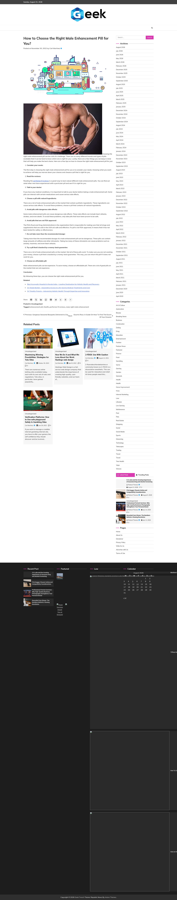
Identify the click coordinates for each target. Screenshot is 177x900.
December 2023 (121, 155)
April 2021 (119, 274)
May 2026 (119, 58)
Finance (118, 354)
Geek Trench (79, 897)
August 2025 (120, 84)
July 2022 (119, 218)
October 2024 (121, 118)
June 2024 (119, 133)
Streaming (119, 439)
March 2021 (120, 278)
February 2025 (121, 103)
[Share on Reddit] (56, 300)
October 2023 (121, 162)
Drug (117, 331)
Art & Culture (120, 305)
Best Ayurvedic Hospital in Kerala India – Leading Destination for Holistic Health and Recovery (63, 284)
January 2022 (120, 240)
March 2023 (120, 188)
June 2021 (119, 266)
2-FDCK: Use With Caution (96, 355)
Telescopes (120, 446)
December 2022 (121, 200)
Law (117, 398)
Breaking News (121, 316)
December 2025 (121, 70)
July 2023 (119, 174)
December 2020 (121, 289)
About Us (119, 535)
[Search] (152, 27)
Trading (118, 450)
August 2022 (120, 214)
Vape (118, 465)
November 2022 (121, 203)
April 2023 (119, 185)
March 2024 (120, 144)
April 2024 (119, 140)
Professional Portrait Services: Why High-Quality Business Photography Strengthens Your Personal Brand (138, 505)
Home (118, 532)
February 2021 (121, 281)
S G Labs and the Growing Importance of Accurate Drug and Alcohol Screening (41, 574)
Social (118, 428)
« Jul (124, 598)
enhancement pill (36, 307)
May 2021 (119, 270)
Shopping (119, 424)
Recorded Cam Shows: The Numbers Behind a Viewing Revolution (41, 602)
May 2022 (119, 226)
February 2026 (121, 66)
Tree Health (120, 461)
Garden (118, 372)
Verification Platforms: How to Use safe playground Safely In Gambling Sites (37, 419)
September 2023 (122, 166)
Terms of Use (120, 553)
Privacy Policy (120, 542)
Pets (117, 417)
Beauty (118, 313)
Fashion (118, 342)
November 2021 (121, 248)
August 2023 (120, 170)
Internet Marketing (122, 394)
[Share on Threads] (66, 300)
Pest (117, 413)
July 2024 (119, 129)
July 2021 (119, 263)
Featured (119, 350)
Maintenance (120, 409)
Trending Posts (143, 475)
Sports (118, 435)
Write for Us (120, 546)
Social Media (120, 432)
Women (118, 469)
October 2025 (121, 77)
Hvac (118, 391)
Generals (119, 376)
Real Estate (120, 421)
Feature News (121, 346)
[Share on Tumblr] (61, 300)
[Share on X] (36, 300)
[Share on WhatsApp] (46, 300)
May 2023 (119, 181)
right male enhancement (79, 307)
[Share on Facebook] (31, 300)
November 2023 (121, 159)
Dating (118, 328)
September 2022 (122, 211)
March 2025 (120, 99)
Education (119, 335)
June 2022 (119, 222)
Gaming (118, 368)
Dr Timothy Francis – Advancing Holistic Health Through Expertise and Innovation (58, 291)
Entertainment (121, 339)
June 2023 (119, 177)
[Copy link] (70, 300)
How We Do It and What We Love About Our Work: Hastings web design (67, 357)
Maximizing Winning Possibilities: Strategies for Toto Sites (37, 357)
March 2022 (120, 233)
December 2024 (121, 110)
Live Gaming (120, 406)
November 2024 (121, 114)
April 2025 (119, 96)
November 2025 (121, 73)
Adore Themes (110, 897)
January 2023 (120, 196)
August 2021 (120, 259)
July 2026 (119, 51)
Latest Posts (124, 475)
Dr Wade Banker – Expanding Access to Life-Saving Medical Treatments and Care (58, 288)
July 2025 (119, 88)
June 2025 (119, 92)
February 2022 (121, 237)
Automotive (120, 309)
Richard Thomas (133, 485)
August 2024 (120, 125)
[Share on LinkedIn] (41, 300)
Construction (120, 324)
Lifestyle (119, 402)
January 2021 (120, 285)
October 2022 (121, 207)
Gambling (119, 361)
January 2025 (120, 107)
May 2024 (119, 136)
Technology (120, 443)
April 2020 (119, 296)
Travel (118, 454)
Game (118, 365)
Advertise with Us (122, 550)
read (68, 307)
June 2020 (119, 292)
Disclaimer (119, 539)
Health (46, 307)
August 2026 (120, 47)
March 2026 (120, 62)
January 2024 (120, 151)
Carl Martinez (55, 48)
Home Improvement (123, 387)
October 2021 (121, 252)
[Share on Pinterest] (51, 300)
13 (138, 584)
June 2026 (119, 55)
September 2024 (122, 122)
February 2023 (121, 192)
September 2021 (122, 255)
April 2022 (119, 229)
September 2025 (122, 81)
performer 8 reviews (57, 307)
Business (119, 320)
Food (117, 357)
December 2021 (121, 244)
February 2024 (121, 148)
